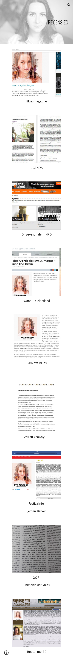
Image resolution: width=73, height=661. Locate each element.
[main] (36, 22)
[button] (4, 5)
